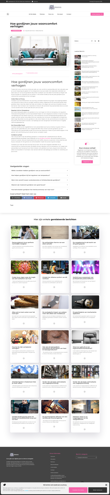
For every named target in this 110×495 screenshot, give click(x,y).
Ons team (60, 14)
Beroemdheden (54, 464)
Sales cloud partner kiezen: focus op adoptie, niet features (90, 129)
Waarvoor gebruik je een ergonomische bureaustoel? (82, 347)
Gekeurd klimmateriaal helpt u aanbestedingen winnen (89, 66)
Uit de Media (54, 467)
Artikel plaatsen (54, 472)
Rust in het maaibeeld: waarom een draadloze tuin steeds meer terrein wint (90, 114)
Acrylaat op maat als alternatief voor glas (90, 118)
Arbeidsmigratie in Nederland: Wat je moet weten (24, 382)
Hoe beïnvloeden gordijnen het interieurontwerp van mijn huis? (39, 189)
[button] (106, 485)
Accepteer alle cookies (78, 490)
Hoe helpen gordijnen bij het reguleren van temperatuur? (39, 175)
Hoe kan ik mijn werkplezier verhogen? (21, 347)
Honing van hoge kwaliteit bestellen (90, 102)
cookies (26, 490)
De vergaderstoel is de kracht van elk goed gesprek (84, 243)
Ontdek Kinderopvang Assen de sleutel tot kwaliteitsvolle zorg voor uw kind (24, 418)
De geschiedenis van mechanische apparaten (84, 312)
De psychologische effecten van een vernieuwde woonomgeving (54, 417)
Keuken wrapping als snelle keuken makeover (90, 97)
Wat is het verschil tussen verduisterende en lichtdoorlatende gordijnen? (39, 180)
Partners (42, 14)
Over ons (51, 14)
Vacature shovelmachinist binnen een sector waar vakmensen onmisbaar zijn (90, 88)
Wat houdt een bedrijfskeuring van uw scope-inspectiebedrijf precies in (90, 82)
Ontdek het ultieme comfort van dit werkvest (54, 278)
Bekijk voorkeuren (97, 490)
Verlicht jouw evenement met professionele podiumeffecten (83, 278)
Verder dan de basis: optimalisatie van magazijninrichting (54, 382)
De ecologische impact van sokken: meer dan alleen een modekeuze (54, 312)
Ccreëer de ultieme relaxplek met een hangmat (90, 92)
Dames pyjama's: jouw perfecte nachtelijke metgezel (23, 243)
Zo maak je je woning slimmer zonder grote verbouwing (89, 124)
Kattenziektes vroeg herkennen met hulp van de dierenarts (90, 77)
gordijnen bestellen (45, 138)
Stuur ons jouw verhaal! (87, 148)
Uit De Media (32, 14)
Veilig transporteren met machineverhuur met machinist (89, 108)
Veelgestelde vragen (32, 73)
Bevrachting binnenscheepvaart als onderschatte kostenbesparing (90, 72)
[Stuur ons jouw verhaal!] (87, 143)
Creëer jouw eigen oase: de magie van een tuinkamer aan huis (23, 278)
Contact (69, 14)
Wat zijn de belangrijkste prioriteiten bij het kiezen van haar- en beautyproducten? (54, 348)
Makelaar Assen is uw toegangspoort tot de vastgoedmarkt (80, 418)
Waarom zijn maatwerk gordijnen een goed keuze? (39, 185)
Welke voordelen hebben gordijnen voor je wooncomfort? (39, 170)
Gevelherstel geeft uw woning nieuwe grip (89, 56)
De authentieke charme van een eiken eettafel (53, 243)
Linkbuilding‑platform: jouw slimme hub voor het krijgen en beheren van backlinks (58, 477)
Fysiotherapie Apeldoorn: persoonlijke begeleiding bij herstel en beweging (90, 62)
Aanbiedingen (16, 30)
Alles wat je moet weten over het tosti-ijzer (23, 312)
